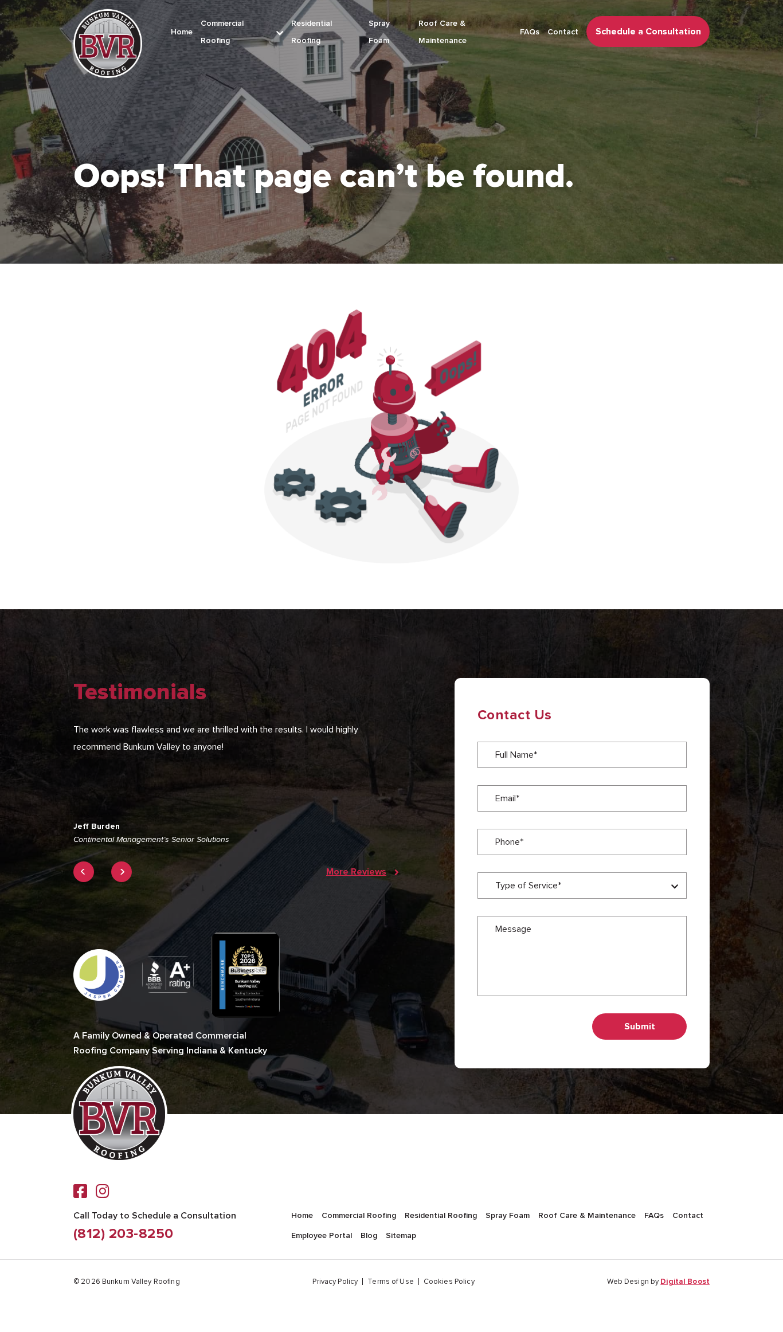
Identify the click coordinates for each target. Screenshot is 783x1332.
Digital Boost (685, 1281)
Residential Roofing (441, 1215)
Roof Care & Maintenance (587, 1215)
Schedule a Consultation (648, 31)
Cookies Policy (449, 1281)
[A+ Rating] (168, 975)
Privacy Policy (335, 1281)
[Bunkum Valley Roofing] (107, 43)
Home (182, 32)
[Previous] (83, 871)
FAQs (529, 32)
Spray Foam (508, 1215)
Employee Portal (321, 1235)
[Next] (121, 871)
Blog (369, 1235)
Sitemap (401, 1235)
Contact (562, 32)
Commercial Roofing (359, 1215)
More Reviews (356, 871)
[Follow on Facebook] (80, 1191)
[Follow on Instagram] (102, 1191)
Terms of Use (390, 1281)
